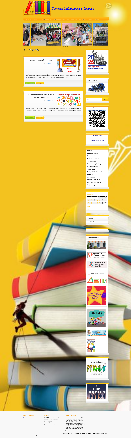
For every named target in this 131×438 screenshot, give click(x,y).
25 (88, 203)
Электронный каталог (93, 156)
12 (91, 200)
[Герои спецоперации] (96, 391)
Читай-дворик (91, 161)
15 (99, 200)
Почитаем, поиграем (80, 19)
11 (88, 200)
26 (91, 203)
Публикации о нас (92, 153)
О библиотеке (33, 19)
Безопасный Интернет (93, 158)
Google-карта (91, 169)
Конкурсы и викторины (93, 19)
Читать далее (39, 83)
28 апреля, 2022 (50, 63)
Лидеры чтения (70, 19)
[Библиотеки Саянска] (96, 244)
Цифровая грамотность (94, 185)
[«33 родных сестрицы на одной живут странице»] (69, 100)
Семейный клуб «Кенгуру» (95, 164)
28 (97, 203)
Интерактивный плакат (94, 182)
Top (127, 434)
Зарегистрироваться (97, 140)
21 (97, 202)
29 (99, 203)
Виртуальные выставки (59, 19)
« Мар (88, 206)
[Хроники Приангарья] (96, 255)
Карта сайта (91, 177)
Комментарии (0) (30, 83)
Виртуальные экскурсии (94, 171)
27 (94, 203)
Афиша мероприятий (93, 166)
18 (88, 202)
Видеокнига (90, 174)
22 (99, 202)
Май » (88, 209)
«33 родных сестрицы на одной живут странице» (41, 96)
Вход (24, 417)
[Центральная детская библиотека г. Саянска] (59, 8)
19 (91, 202)
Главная (27, 19)
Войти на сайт (97, 135)
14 (97, 200)
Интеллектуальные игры (45, 19)
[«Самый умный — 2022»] (69, 65)
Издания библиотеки (93, 179)
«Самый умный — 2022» (41, 60)
